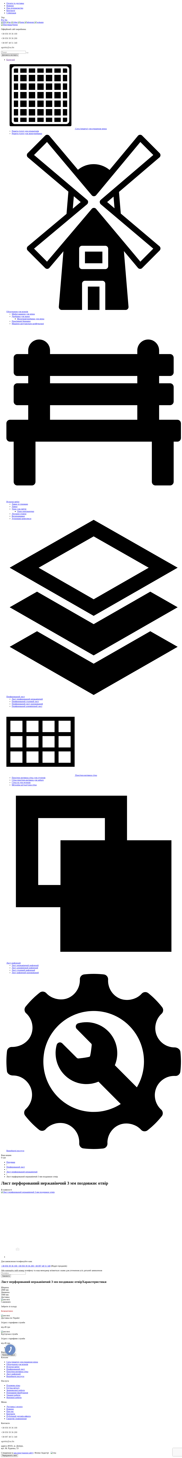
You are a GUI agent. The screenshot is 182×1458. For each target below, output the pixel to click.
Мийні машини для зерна (23, 314)
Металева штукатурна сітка (24, 785)
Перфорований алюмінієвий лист (27, 706)
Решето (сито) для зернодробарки (27, 133)
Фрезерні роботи (14, 1397)
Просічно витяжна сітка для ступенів (28, 778)
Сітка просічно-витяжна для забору (28, 780)
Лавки (14, 506)
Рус (2, 20)
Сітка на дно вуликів (21, 782)
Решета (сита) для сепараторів (25, 131)
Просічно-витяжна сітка (17, 1371)
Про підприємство (14, 8)
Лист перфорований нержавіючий (27, 699)
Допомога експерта (10, 55)
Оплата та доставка (15, 3)
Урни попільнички (25, 511)
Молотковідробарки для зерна (30, 319)
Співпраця (11, 13)
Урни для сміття (19, 509)
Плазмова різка (13, 1385)
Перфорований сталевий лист (25, 701)
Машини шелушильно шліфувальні (28, 323)
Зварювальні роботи (15, 1390)
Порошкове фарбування (17, 1393)
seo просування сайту (23, 1453)
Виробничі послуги (15, 1376)
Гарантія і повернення (16, 1418)
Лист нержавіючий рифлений (25, 965)
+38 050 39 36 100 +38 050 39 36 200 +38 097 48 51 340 (25, 1266)
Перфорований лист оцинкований (27, 704)
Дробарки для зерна (21, 316)
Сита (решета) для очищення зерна (22, 1362)
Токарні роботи (13, 1395)
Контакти (10, 10)
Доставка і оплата (14, 1406)
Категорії (10, 60)
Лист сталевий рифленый (23, 970)
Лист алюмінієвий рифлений (25, 968)
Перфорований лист (15, 1369)
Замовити (6, 1276)
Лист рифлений (13, 1374)
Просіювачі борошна (21, 321)
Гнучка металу (13, 1388)
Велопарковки (18, 516)
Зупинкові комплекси (21, 518)
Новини (10, 6)
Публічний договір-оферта (18, 1416)
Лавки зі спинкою (20, 504)
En (6, 20)
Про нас (10, 1411)
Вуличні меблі (12, 1367)
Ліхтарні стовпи (19, 514)
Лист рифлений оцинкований (25, 972)
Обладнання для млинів (17, 1364)
